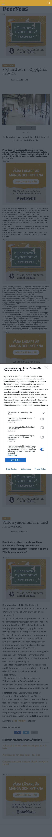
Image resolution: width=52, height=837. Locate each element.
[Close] (47, 368)
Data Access (26, 469)
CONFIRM (15, 460)
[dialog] (26, 418)
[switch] (42, 419)
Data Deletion (11, 469)
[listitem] (26, 413)
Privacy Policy (40, 469)
